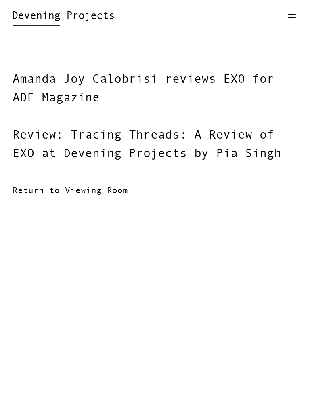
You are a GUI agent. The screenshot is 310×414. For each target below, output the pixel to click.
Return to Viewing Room (70, 191)
